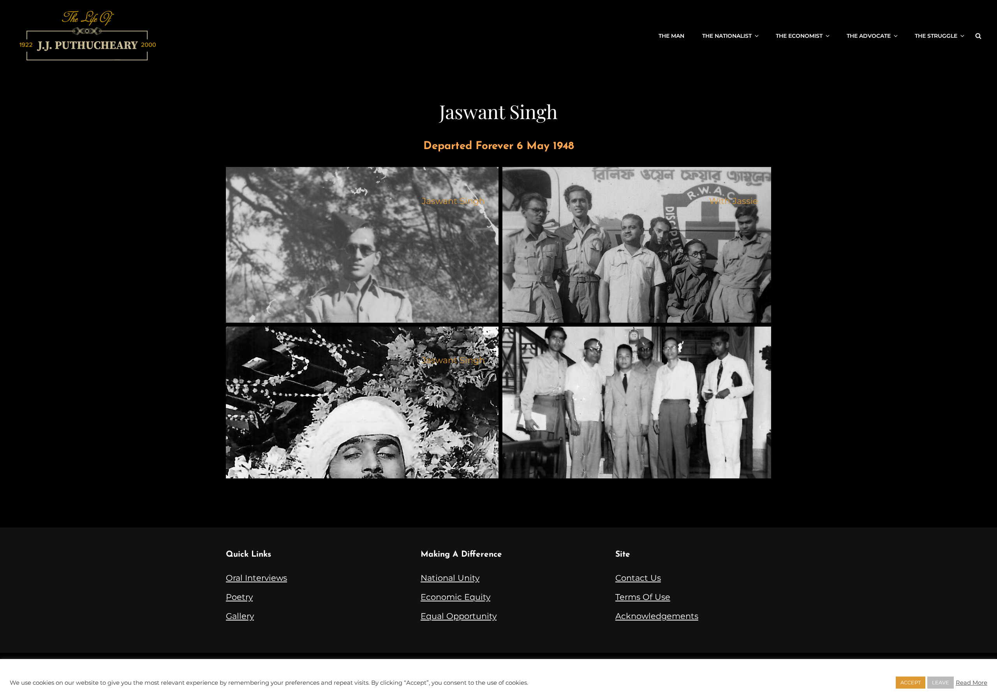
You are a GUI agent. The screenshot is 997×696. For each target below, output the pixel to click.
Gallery (240, 616)
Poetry (239, 597)
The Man (671, 35)
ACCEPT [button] (910, 682)
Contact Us (638, 578)
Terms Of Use (642, 597)
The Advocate (869, 35)
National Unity (450, 578)
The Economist (799, 35)
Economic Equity (455, 597)
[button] (362, 245)
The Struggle (936, 35)
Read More (971, 682)
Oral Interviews (256, 578)
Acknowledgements (656, 616)
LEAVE (940, 682)
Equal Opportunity (459, 616)
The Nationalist (727, 35)
